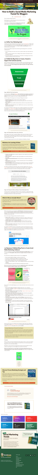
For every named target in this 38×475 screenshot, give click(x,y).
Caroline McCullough (15, 390)
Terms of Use (7, 461)
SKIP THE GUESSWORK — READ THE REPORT (19, 151)
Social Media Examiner (8, 5)
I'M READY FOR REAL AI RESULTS (18, 207)
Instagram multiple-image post (26, 290)
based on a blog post (15, 324)
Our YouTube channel (18, 460)
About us (17, 456)
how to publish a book (12, 108)
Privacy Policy (10, 461)
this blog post (10, 227)
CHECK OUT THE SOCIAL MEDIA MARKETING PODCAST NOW (19, 382)
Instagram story (15, 288)
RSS (16, 467)
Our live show (17, 461)
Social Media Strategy (9, 386)
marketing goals (26, 43)
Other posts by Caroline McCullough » (12, 396)
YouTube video (9, 325)
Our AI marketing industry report (20, 464)
